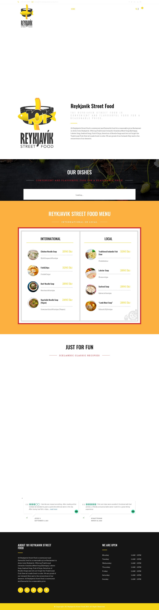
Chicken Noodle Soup (49, 251)
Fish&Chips (45, 267)
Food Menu (91, 9)
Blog (117, 9)
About (81, 9)
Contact (125, 9)
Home (73, 9)
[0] (140, 8)
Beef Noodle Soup (47, 283)
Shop (101, 9)
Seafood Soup (104, 286)
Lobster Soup (104, 270)
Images (109, 9)
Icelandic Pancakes (48, 371)
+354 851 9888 (25, 2)
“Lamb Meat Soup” (106, 302)
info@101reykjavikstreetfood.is (46, 2)
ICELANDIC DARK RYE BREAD (48, 434)
